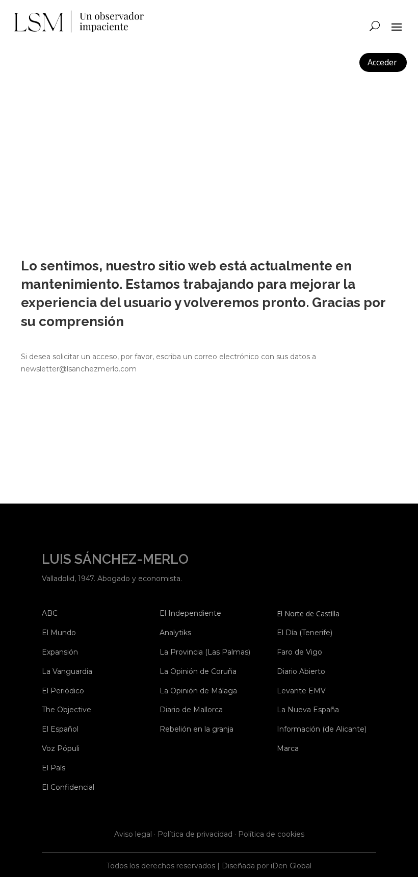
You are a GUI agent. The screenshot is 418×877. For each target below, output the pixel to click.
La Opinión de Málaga (198, 690)
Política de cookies (271, 834)
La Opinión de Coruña (198, 671)
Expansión (60, 652)
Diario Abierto (301, 671)
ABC (50, 613)
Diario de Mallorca (191, 709)
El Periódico (63, 690)
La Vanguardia (67, 671)
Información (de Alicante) (322, 729)
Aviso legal (133, 834)
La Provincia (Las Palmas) (205, 652)
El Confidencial (68, 787)
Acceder (382, 62)
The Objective (66, 709)
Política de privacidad (195, 834)
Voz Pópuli (61, 748)
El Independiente (190, 613)
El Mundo (59, 632)
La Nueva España (308, 709)
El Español (60, 729)
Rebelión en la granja (196, 729)
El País (53, 767)
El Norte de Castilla (308, 613)
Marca (288, 748)
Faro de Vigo (299, 652)
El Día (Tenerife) (304, 632)
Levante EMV (301, 690)
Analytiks (175, 632)
